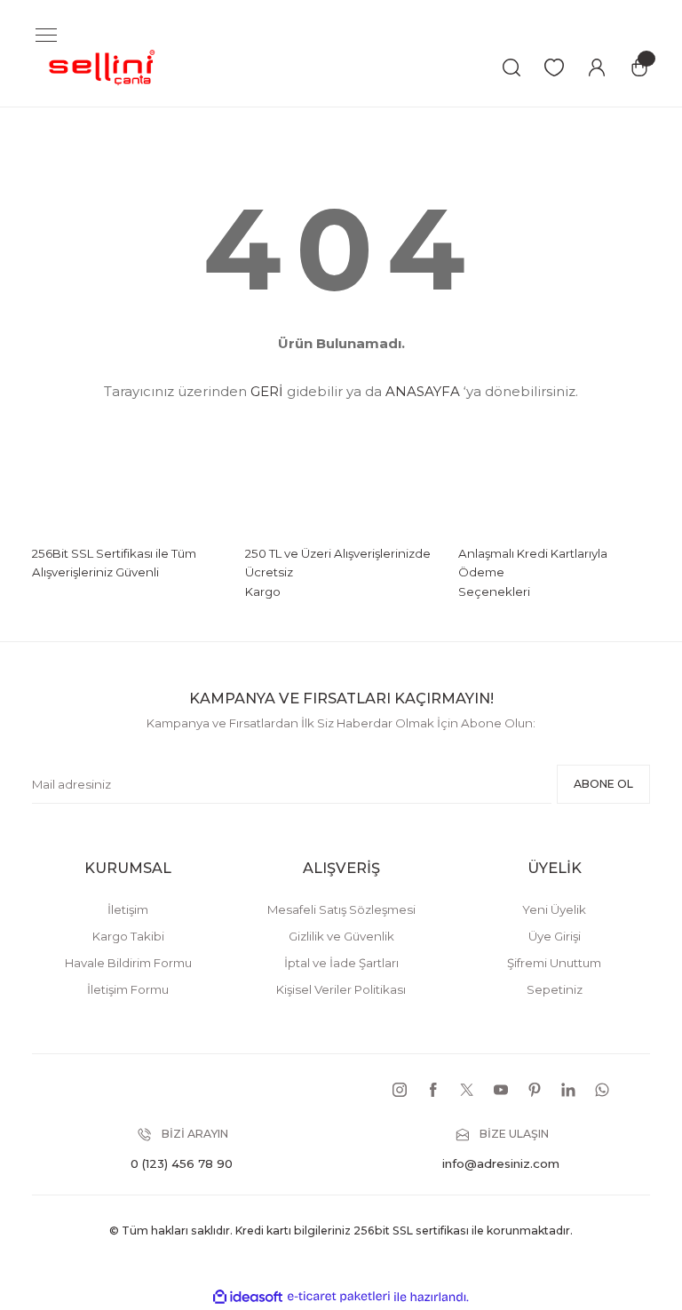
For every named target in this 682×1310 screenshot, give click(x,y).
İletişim (127, 909)
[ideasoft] (247, 1298)
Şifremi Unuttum (554, 963)
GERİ (266, 391)
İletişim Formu (128, 989)
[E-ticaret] (339, 1297)
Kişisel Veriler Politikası (341, 989)
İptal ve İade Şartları (341, 963)
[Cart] (639, 67)
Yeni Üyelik (554, 909)
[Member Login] (596, 67)
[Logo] (102, 66)
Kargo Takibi (128, 936)
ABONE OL (603, 783)
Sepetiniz (555, 989)
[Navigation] (46, 35)
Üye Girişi (554, 936)
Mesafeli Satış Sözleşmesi (341, 909)
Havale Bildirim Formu (128, 963)
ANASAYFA (422, 391)
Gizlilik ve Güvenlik (341, 936)
